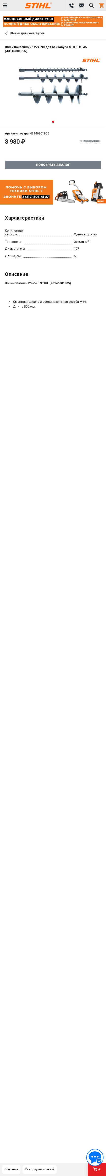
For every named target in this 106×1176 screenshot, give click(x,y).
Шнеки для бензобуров (27, 33)
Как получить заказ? (39, 1169)
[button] (53, 122)
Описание (11, 1169)
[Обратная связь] (95, 1157)
